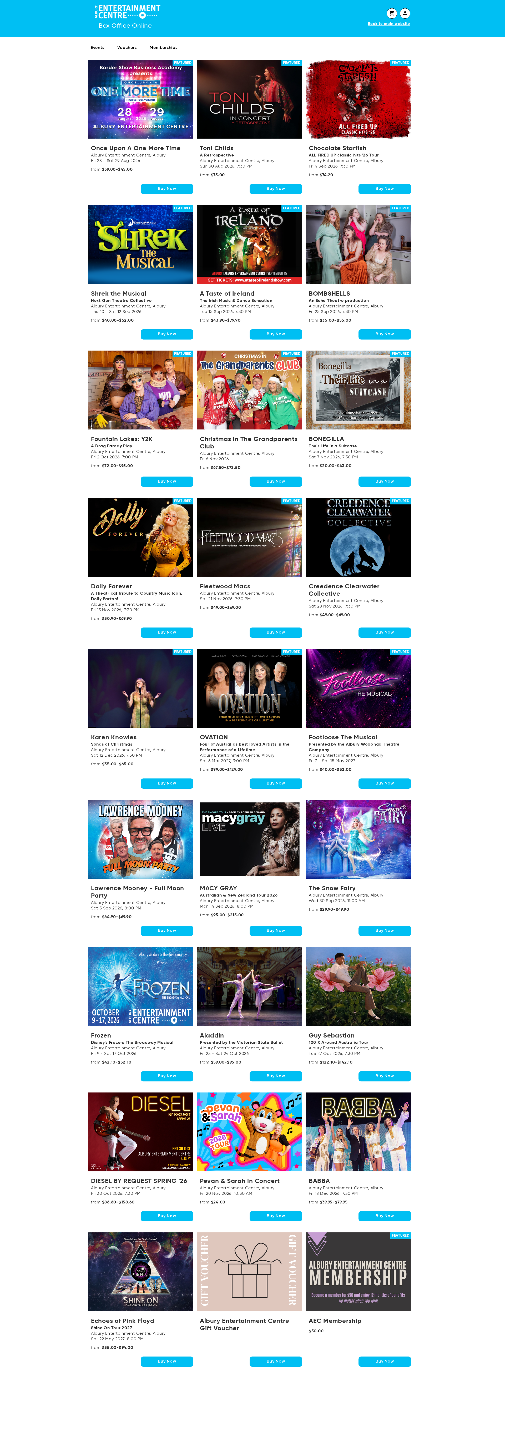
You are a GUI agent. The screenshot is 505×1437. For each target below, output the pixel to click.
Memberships (163, 48)
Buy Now (167, 189)
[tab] (392, 13)
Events (97, 48)
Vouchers (127, 48)
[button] (392, 13)
